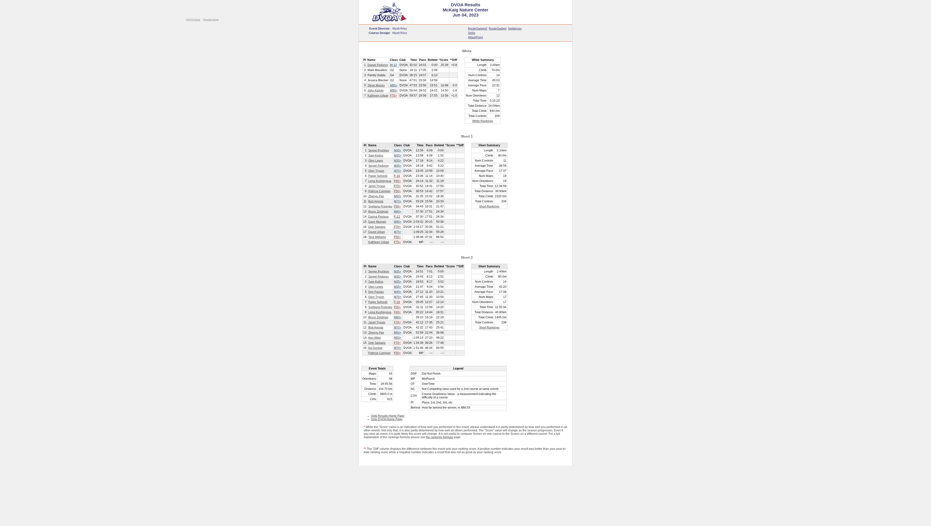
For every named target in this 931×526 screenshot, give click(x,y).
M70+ (397, 171)
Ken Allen (374, 337)
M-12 (393, 65)
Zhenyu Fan (376, 196)
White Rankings (482, 121)
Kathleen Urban (378, 95)
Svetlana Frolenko (380, 206)
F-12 (397, 216)
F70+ (397, 186)
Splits (471, 33)
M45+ (397, 292)
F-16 (397, 176)
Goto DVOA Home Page (386, 419)
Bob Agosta (375, 201)
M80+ (397, 211)
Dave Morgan (377, 221)
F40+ (397, 181)
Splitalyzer (515, 28)
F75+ (393, 95)
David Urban (376, 232)
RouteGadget (497, 28)
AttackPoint (475, 37)
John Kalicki (376, 90)
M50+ (397, 196)
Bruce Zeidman (378, 211)
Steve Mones (376, 85)
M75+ (397, 232)
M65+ (394, 85)
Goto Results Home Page (387, 416)
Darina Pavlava (378, 216)
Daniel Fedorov (378, 65)
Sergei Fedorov (378, 165)
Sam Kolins (375, 155)
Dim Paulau (376, 292)
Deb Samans (376, 227)
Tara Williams (377, 237)
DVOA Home (193, 19)
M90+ (397, 221)
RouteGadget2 (477, 28)
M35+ (397, 150)
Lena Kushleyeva (379, 181)
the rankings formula (439, 437)
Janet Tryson (376, 186)
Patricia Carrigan (379, 191)
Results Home (211, 19)
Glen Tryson (376, 171)
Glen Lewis (375, 160)
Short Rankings (489, 206)
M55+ (394, 90)
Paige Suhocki (377, 176)
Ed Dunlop (375, 348)
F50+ (397, 191)
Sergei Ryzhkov (378, 150)
